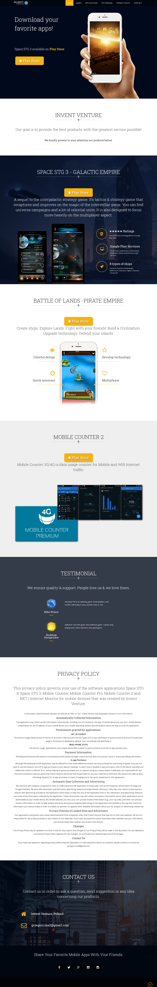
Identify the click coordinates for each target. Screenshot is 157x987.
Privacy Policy (123, 3)
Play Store (31, 60)
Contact (138, 3)
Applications (91, 3)
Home (69, 3)
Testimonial (107, 3)
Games (78, 3)
